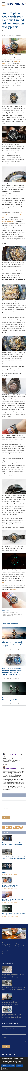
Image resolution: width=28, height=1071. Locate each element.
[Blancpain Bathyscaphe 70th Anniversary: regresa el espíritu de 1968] (14, 633)
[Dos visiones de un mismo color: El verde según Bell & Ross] (14, 688)
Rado (15, 54)
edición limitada (14, 612)
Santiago (19, 35)
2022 (4, 612)
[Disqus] (14, 729)
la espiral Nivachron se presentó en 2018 (13, 215)
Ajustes (4, 1068)
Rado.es (13, 589)
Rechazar (19, 1065)
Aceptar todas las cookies (8, 1065)
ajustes (20, 1062)
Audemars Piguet (7, 221)
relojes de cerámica (8, 615)
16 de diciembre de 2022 (9, 35)
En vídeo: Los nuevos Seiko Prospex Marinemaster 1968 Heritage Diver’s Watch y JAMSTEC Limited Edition (12, 1016)
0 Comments (14, 649)
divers (7, 612)
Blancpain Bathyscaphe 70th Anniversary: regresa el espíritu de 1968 (13, 644)
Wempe (4, 583)
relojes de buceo (18, 614)
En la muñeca (6, 614)
